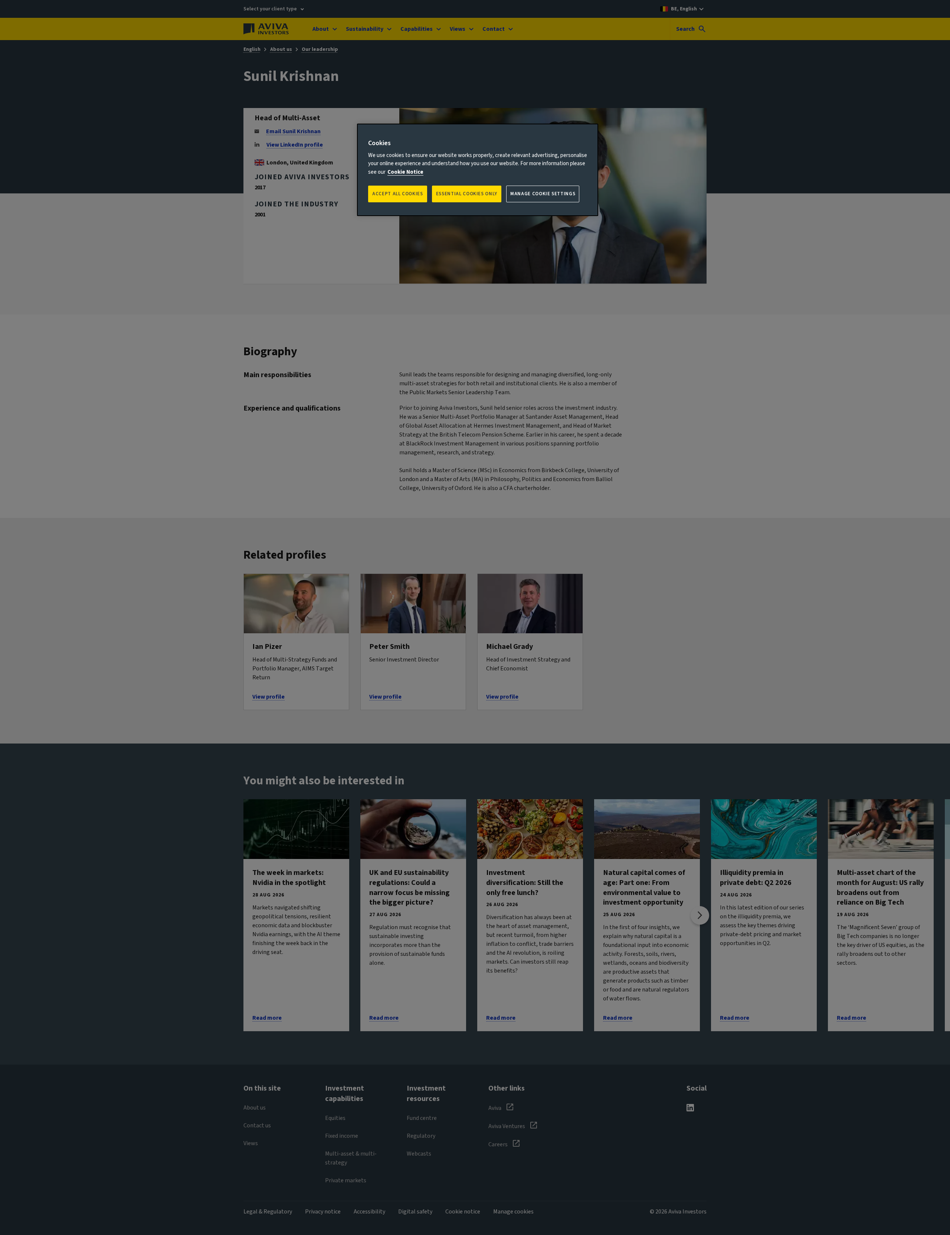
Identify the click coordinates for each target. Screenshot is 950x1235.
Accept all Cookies (397, 193)
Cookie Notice (405, 172)
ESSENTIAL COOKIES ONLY (466, 193)
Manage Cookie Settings (542, 193)
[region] (477, 170)
